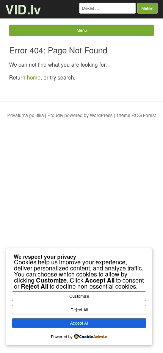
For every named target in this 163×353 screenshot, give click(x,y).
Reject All (79, 309)
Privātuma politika (25, 115)
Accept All (79, 323)
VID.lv (23, 9)
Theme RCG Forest (136, 115)
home (34, 77)
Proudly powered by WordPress (80, 115)
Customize (79, 296)
